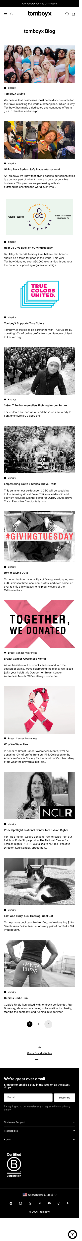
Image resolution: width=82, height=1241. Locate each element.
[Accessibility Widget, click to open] (72, 1234)
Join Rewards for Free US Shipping (39, 3)
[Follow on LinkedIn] (68, 1203)
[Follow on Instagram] (20, 1203)
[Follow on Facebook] (11, 1203)
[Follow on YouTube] (49, 1203)
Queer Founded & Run (39, 1053)
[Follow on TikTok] (58, 1203)
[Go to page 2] (48, 1024)
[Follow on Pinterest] (39, 1203)
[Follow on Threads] (30, 1203)
